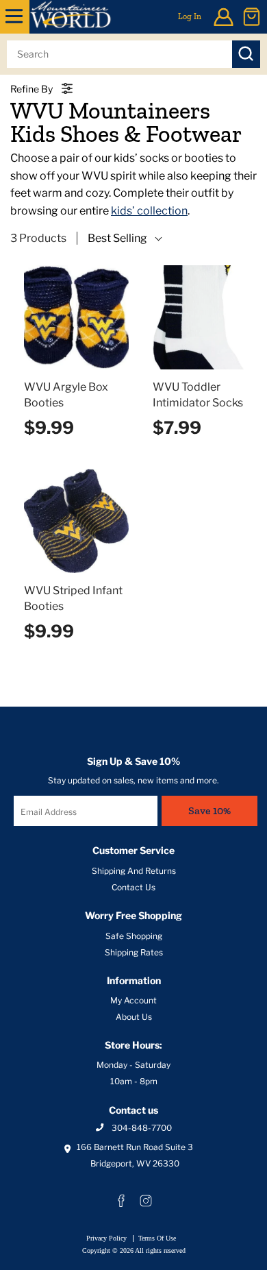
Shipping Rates (134, 952)
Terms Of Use (157, 1238)
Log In (189, 16)
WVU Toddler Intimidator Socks (198, 394)
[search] (119, 54)
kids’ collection (149, 210)
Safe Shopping (133, 936)
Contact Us (133, 887)
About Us (134, 1017)
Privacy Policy (106, 1238)
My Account (133, 1000)
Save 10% (209, 810)
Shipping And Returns (134, 871)
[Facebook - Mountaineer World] (121, 1201)
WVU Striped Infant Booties (73, 598)
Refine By (31, 89)
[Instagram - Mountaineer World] (146, 1201)
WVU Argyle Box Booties (66, 394)
